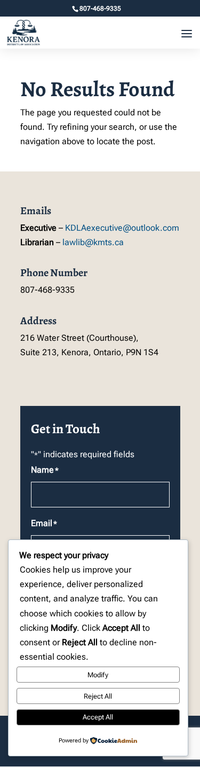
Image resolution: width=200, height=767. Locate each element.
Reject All (98, 696)
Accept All (98, 717)
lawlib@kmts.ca (93, 242)
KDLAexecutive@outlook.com (122, 228)
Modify (97, 675)
